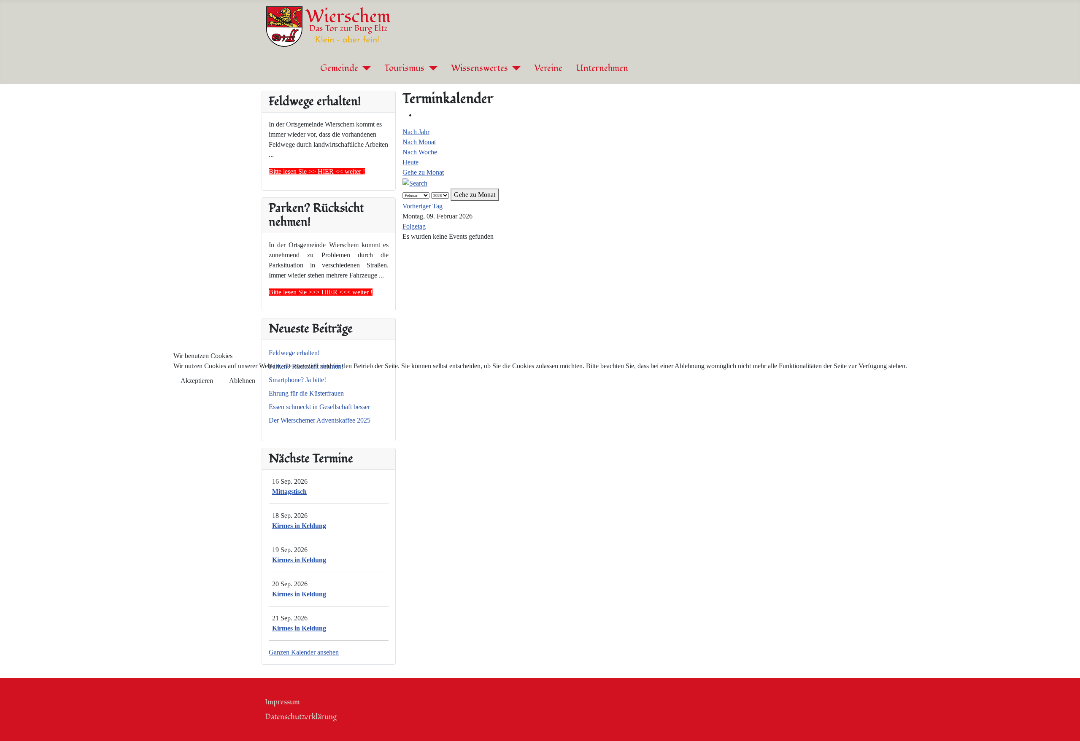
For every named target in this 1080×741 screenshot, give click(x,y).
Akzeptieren (197, 380)
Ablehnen (242, 380)
